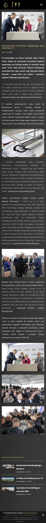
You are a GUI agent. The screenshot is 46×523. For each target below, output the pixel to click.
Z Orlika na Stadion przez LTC (29, 478)
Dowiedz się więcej (30, 513)
